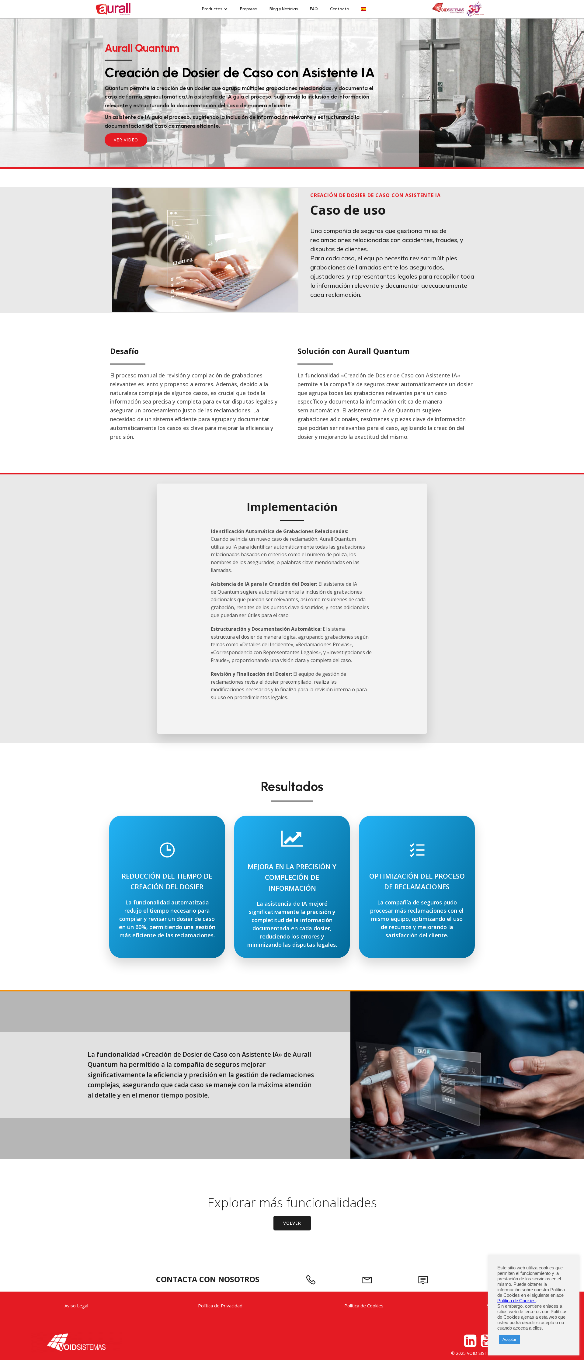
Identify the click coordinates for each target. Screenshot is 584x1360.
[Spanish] (363, 9)
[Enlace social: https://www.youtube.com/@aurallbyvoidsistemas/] (487, 1341)
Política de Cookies (516, 1300)
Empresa (248, 9)
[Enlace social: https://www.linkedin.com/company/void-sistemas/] (471, 1341)
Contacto (339, 9)
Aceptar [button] (509, 1339)
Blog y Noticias (283, 9)
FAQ (314, 9)
